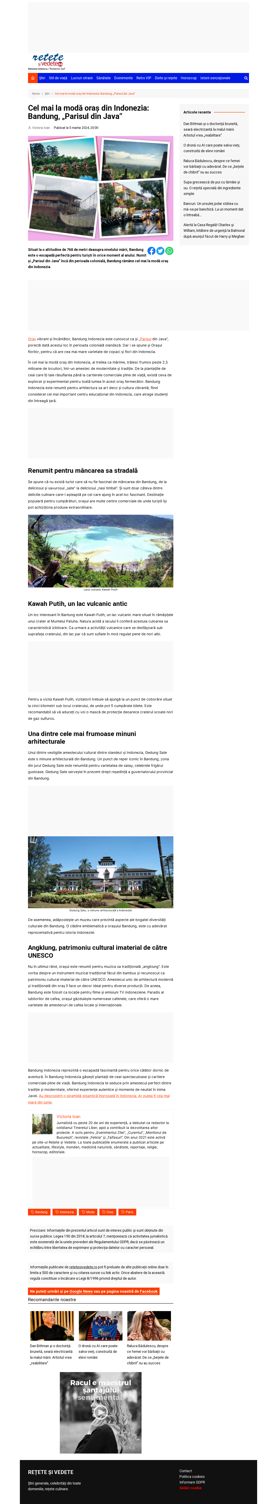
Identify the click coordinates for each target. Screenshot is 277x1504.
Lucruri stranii (82, 78)
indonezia (67, 1212)
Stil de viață (58, 78)
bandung (41, 1212)
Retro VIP (143, 78)
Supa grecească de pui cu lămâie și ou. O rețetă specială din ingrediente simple (212, 188)
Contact (185, 1471)
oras (110, 1212)
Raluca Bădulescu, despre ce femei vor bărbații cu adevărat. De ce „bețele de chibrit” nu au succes (214, 166)
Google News (81, 1291)
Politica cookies (192, 1477)
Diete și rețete (166, 78)
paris (129, 1212)
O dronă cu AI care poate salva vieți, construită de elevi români (212, 148)
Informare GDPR (192, 1482)
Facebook (149, 1291)
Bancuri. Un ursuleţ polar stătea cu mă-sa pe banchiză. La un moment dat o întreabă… (213, 209)
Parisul (145, 339)
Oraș (32, 339)
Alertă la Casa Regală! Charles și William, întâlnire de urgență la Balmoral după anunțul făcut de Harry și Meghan (214, 230)
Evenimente (123, 78)
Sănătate (103, 78)
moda (90, 1212)
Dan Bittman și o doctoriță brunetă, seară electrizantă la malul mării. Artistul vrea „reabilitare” (211, 129)
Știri (42, 78)
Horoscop (189, 78)
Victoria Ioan (41, 128)
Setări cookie (190, 1488)
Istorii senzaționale (215, 78)
